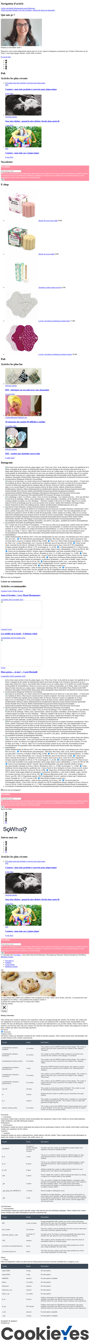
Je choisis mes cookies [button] (32, 1002)
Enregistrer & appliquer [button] (9, 1321)
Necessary (7, 1032)
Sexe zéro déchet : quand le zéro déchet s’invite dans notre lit (32, 121)
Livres (9, 591)
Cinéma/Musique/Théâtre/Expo (16, 417)
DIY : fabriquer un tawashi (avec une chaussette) (27, 390)
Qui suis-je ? (9, 961)
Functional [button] (4, 1115)
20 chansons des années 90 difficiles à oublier (25, 422)
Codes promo (10, 964)
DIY (6, 85)
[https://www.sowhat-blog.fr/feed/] (6, 852)
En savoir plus (6, 57)
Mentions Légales (7, 957)
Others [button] (3, 1257)
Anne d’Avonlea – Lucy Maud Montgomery (21, 595)
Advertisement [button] (6, 1206)
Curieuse (4, 591)
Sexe (7, 117)
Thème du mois (17, 591)
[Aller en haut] (2, 970)
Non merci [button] (20, 1002)
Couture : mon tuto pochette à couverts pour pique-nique (31, 89)
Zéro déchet (13, 117)
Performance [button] (5, 1123)
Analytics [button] (4, 1131)
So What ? (17, 955)
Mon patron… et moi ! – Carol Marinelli (19, 672)
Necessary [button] (4, 1030)
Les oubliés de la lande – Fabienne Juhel (19, 634)
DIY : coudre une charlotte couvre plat (22, 453)
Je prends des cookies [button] (8, 1002)
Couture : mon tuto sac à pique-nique (22, 153)
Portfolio (8, 962)
